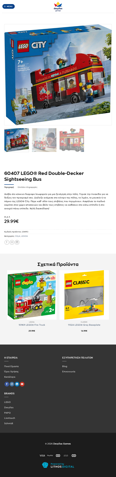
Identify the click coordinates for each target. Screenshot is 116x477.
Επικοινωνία (68, 371)
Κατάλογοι (9, 376)
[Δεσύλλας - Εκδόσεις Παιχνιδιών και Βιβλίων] (58, 6)
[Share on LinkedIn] (17, 242)
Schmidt (8, 423)
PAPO (7, 412)
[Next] (106, 75)
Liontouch (9, 418)
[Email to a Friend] (12, 242)
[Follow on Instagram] (12, 384)
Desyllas (8, 407)
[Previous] (10, 75)
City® (17, 236)
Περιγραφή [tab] (9, 187)
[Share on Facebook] (7, 242)
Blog (64, 366)
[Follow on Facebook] (7, 384)
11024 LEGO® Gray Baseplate (84, 324)
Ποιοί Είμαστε (11, 366)
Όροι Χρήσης (11, 371)
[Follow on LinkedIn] (17, 384)
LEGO (7, 402)
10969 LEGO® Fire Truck (32, 324)
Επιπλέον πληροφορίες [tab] (27, 187)
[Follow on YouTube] (22, 384)
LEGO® (24, 236)
